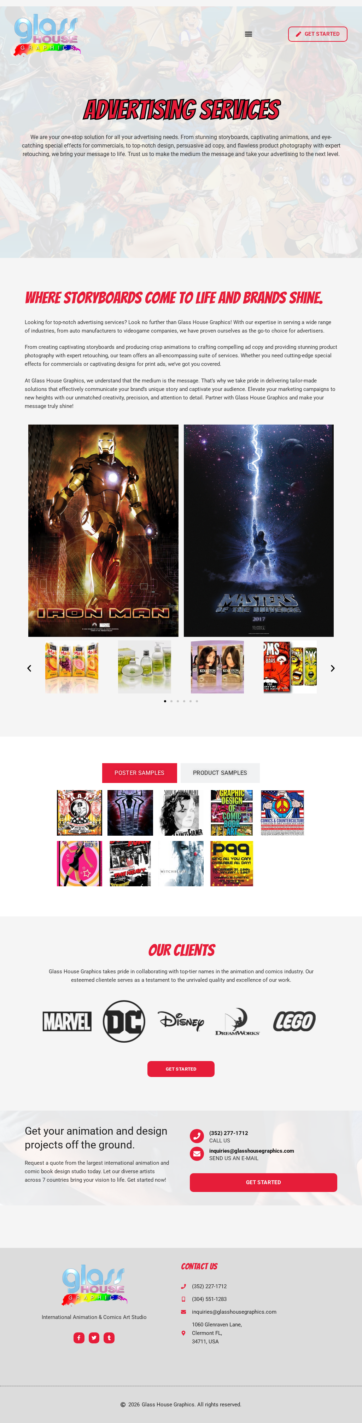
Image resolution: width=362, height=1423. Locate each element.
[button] (249, 34)
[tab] (139, 773)
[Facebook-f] (79, 1337)
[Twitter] (94, 1337)
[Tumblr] (109, 1337)
